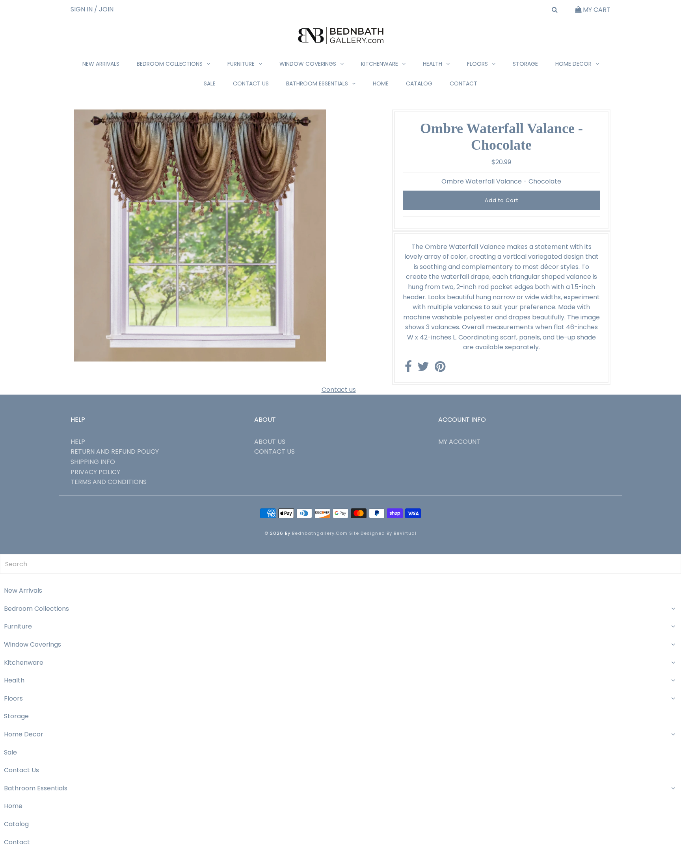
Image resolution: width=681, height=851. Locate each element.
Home (381, 83)
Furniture (241, 64)
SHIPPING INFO (93, 461)
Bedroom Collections (170, 64)
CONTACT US (274, 451)
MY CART (595, 9)
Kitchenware (379, 64)
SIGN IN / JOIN (92, 9)
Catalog (419, 83)
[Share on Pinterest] (440, 368)
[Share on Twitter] (423, 368)
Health (432, 64)
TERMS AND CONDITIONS (109, 481)
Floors (477, 64)
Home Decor (573, 64)
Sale (210, 83)
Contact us (339, 389)
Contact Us (251, 83)
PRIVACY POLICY (95, 471)
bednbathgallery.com (320, 533)
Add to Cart (501, 200)
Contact (463, 83)
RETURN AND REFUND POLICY (115, 451)
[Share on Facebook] (408, 368)
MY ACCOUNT (459, 441)
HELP (78, 441)
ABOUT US (269, 441)
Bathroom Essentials (317, 83)
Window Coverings (307, 64)
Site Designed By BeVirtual (383, 533)
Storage (525, 64)
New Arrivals (100, 64)
